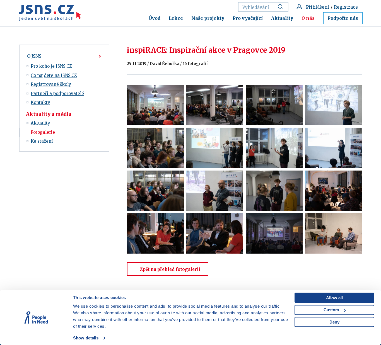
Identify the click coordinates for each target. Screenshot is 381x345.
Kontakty (40, 102)
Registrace (346, 7)
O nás (308, 18)
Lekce (176, 18)
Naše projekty (207, 18)
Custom (331, 309)
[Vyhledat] (282, 7)
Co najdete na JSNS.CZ (54, 75)
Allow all (334, 297)
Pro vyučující (248, 18)
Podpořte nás (342, 18)
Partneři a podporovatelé (57, 93)
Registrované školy (51, 84)
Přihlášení (317, 7)
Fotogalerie (43, 132)
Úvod (154, 18)
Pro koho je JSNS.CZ (51, 66)
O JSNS (34, 56)
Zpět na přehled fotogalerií (170, 269)
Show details (85, 338)
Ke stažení (42, 141)
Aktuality (282, 18)
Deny (334, 322)
